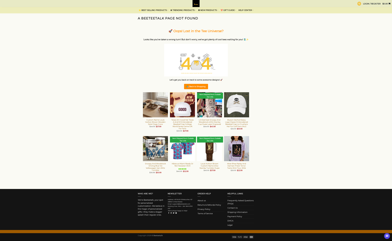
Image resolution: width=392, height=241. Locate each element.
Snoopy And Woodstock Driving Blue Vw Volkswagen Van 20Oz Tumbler (155, 167)
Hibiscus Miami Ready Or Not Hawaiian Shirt (182, 165)
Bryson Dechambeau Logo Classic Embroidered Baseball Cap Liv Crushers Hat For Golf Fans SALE (236, 123)
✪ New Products (207, 10)
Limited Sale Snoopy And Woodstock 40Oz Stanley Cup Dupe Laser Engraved (209, 122)
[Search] (359, 4)
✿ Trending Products (182, 10)
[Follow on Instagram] (171, 213)
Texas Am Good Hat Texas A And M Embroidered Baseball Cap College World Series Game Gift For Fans (182, 124)
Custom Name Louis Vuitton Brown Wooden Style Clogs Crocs (155, 122)
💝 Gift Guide (227, 10)
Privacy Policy (204, 209)
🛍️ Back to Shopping (196, 86)
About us (202, 200)
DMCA (230, 221)
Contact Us (232, 208)
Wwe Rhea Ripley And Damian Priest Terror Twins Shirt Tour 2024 (236, 166)
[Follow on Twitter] (173, 213)
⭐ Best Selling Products (153, 10)
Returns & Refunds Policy (209, 205)
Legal (230, 225)
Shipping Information (237, 212)
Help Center (245, 10)
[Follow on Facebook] (168, 213)
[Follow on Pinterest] (176, 213)
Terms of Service (205, 213)
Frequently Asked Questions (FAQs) (240, 202)
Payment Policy (234, 216)
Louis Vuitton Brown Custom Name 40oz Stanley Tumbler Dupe (209, 166)
